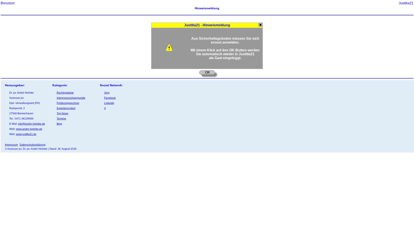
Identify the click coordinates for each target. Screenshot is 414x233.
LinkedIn (109, 103)
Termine (61, 118)
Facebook (110, 97)
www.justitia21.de (26, 134)
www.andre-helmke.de (29, 129)
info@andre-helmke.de (31, 123)
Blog (59, 123)
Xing (107, 92)
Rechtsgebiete (65, 92)
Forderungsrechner (68, 103)
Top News (62, 113)
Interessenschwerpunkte (71, 97)
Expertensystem (66, 108)
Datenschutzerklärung (32, 144)
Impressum (11, 144)
